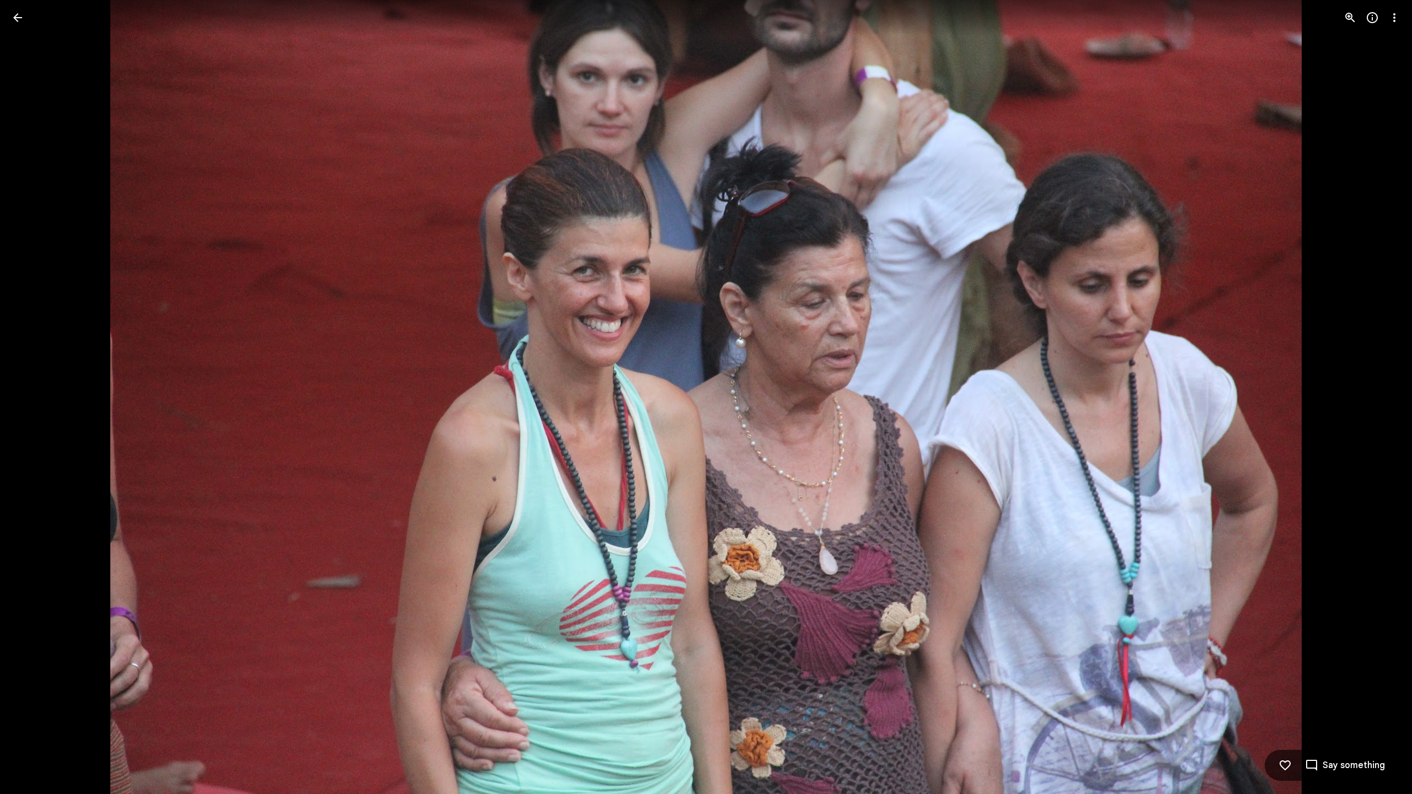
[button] (30, 397)
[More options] (1394, 18)
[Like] (1285, 765)
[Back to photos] (17, 17)
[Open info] (1372, 18)
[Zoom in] (1350, 18)
